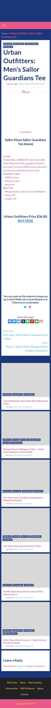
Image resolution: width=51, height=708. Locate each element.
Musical (6, 443)
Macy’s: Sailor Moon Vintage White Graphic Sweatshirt (27, 346)
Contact (24, 694)
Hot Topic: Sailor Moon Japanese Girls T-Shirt (25, 334)
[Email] (37, 321)
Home (4, 33)
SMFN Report (27, 688)
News (23, 682)
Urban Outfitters (31, 44)
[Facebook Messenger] (14, 321)
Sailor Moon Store (10, 633)
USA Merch (8, 47)
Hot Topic (16, 491)
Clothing (16, 537)
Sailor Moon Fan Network (32, 83)
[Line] (28, 321)
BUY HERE (25, 221)
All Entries (8, 44)
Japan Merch (17, 394)
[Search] (46, 25)
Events (15, 440)
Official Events (16, 443)
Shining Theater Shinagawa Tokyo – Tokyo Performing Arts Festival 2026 (23, 450)
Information (24, 440)
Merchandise (18, 44)
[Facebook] (10, 321)
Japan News (35, 440)
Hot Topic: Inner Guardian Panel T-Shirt (22, 546)
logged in (20, 666)
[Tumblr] (23, 321)
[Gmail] (41, 321)
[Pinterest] (32, 321)
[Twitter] (19, 321)
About (40, 688)
